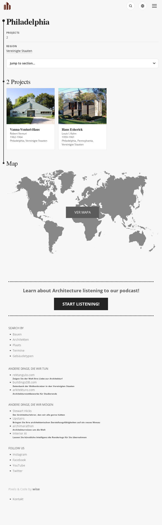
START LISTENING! (81, 304)
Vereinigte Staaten (19, 51)
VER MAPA (82, 212)
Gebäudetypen (23, 356)
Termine (18, 350)
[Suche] (130, 6)
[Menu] (154, 6)
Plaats (17, 345)
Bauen (17, 334)
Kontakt (18, 499)
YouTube (19, 465)
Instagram (20, 454)
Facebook (19, 460)
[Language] (142, 6)
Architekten (21, 340)
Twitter (18, 471)
